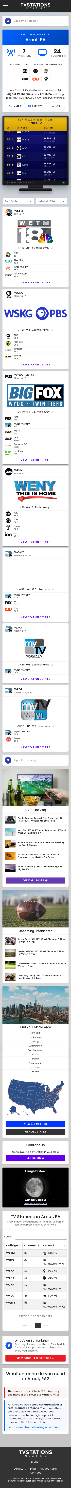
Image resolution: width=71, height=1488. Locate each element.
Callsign (12, 1245)
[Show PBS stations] (46, 79)
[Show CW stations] (35, 79)
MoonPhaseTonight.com (35, 1203)
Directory (20, 1469)
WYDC (10, 1296)
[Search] (8, 21)
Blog (33, 1469)
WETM (10, 1253)
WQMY (10, 1303)
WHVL (10, 1260)
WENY (10, 1278)
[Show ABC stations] (25, 71)
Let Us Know (35, 1158)
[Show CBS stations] (35, 71)
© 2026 (35, 1462)
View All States (35, 1131)
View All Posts (33, 880)
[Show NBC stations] (46, 71)
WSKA (10, 1271)
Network (48, 1245)
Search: (9, 1236)
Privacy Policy (48, 1469)
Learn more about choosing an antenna (34, 1427)
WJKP (10, 1285)
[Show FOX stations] (25, 79)
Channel (30, 1245)
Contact (35, 1473)
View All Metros (35, 1124)
